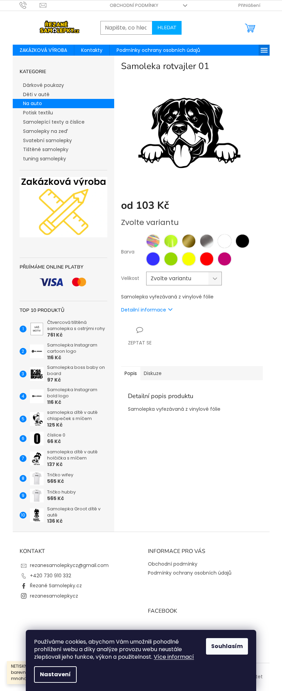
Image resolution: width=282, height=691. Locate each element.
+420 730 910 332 (50, 575)
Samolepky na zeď (45, 131)
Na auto (32, 103)
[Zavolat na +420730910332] (30, 5)
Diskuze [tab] (153, 373)
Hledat (167, 27)
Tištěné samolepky (45, 149)
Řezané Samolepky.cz (56, 585)
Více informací (174, 657)
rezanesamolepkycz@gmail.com (69, 565)
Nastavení (55, 674)
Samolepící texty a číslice (54, 121)
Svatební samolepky (47, 140)
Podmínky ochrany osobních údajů (189, 572)
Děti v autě (36, 94)
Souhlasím (227, 646)
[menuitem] (43, 50)
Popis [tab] (130, 373)
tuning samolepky (44, 158)
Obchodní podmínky (134, 5)
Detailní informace (143, 309)
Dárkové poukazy (43, 85)
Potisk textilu (38, 112)
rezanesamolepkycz (54, 595)
